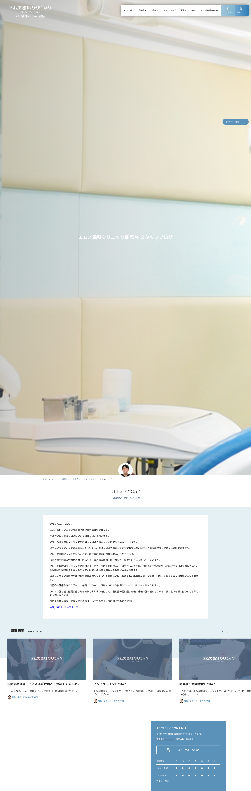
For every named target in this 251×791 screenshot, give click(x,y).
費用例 (183, 10)
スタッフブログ (170, 10)
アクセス (227, 12)
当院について (241, 12)
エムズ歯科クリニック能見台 (68, 479)
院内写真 (142, 10)
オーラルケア (71, 607)
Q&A (193, 10)
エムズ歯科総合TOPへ (209, 10)
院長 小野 (123, 497)
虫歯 (52, 607)
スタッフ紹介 (128, 10)
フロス (59, 607)
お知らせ (154, 10)
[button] (224, 629)
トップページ (48, 479)
